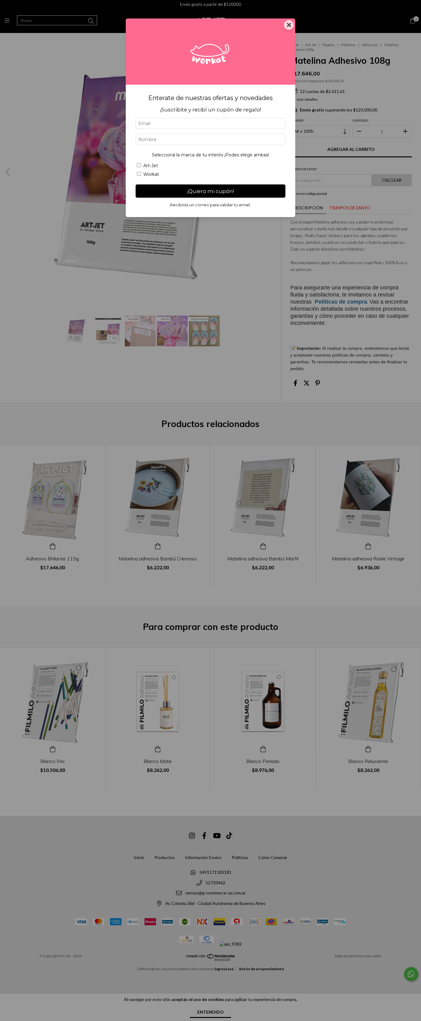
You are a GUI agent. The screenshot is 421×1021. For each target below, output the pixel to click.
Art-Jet (150, 165)
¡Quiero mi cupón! (210, 191)
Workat (151, 174)
